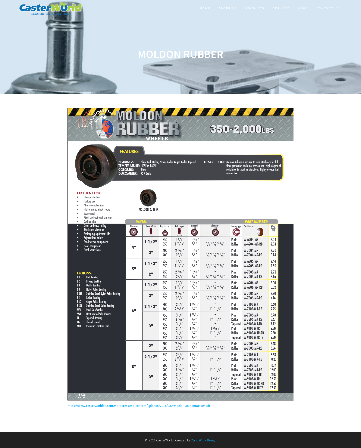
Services (281, 8)
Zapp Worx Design (203, 440)
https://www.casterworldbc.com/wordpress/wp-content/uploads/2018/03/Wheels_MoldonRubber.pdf (138, 405)
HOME (205, 8)
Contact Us (328, 8)
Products (255, 8)
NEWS (303, 8)
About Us (228, 8)
